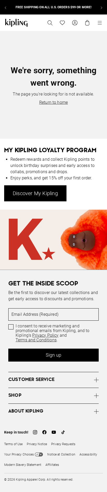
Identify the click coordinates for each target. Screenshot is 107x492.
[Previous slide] (5, 7)
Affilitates (52, 465)
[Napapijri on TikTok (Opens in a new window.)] (63, 432)
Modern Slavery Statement (22, 465)
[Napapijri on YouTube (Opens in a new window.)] (53, 432)
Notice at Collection (61, 454)
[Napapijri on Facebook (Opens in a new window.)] (44, 432)
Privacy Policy (45, 335)
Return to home (53, 102)
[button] (53, 380)
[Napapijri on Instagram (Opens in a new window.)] (35, 432)
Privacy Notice (37, 444)
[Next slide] (101, 7)
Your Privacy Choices (19, 454)
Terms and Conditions (36, 340)
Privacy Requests (63, 444)
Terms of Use (13, 444)
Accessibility (88, 454)
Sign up (53, 355)
